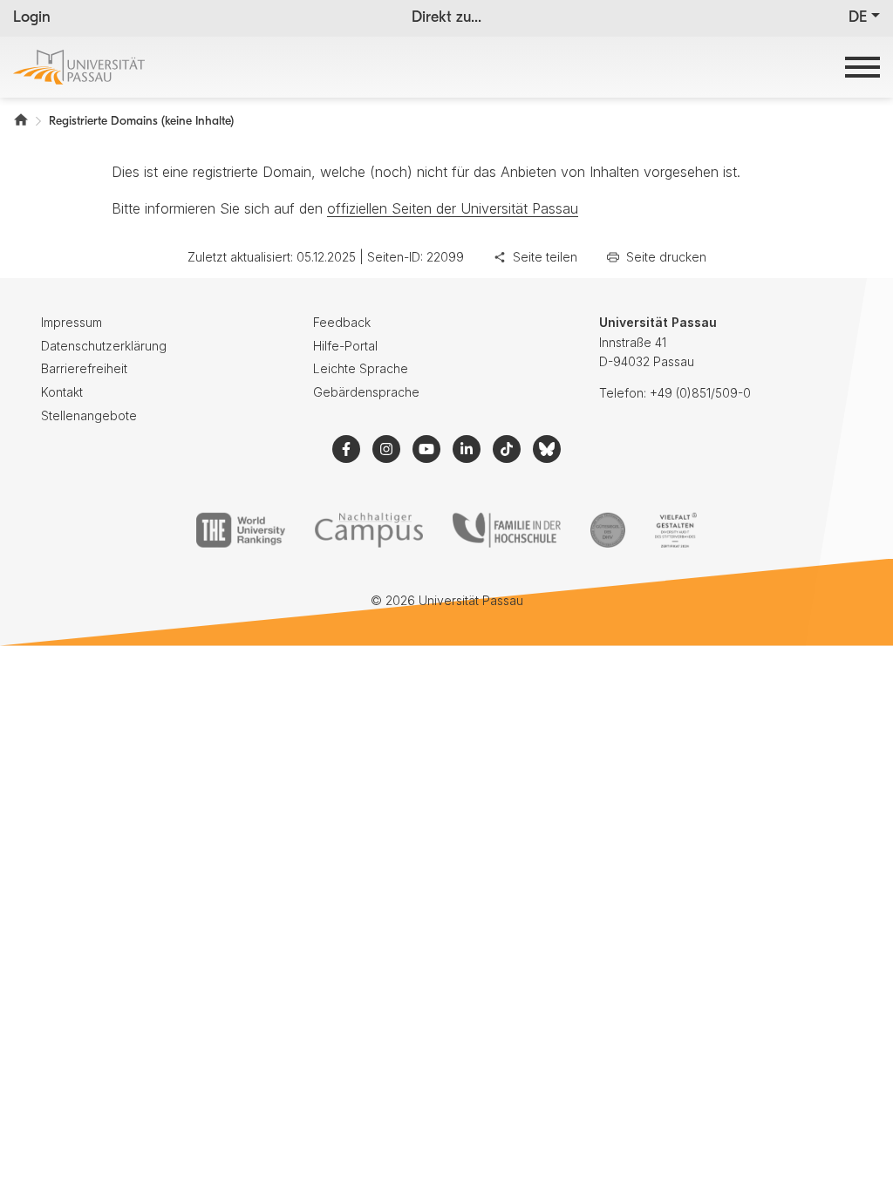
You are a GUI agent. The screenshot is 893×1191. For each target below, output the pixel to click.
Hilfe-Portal (345, 345)
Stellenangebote (89, 415)
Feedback (342, 322)
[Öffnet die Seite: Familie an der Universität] (507, 530)
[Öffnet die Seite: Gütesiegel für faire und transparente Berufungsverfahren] (607, 530)
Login (32, 18)
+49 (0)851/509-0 (700, 392)
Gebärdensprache (366, 392)
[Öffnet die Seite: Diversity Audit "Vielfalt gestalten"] (675, 530)
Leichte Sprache (360, 368)
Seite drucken (666, 256)
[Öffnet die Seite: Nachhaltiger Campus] (369, 530)
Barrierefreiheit (84, 368)
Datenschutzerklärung (104, 345)
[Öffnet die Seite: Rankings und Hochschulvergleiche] (240, 530)
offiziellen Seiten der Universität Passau (452, 208)
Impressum (71, 322)
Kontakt (62, 392)
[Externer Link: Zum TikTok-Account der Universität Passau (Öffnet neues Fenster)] (507, 449)
